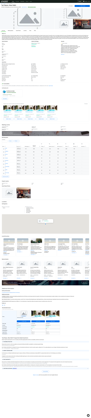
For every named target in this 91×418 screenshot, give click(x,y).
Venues (13, 1)
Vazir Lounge (7, 172)
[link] (8, 263)
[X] (2, 305)
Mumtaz (6, 154)
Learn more (51, 85)
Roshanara (6, 160)
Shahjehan (6, 151)
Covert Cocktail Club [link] (34, 267)
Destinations (22, 1)
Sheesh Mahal (7, 166)
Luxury (31, 1)
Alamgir (6, 169)
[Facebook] (4, 305)
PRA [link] (45, 267)
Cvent (1, 3)
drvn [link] (72, 267)
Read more (62, 54)
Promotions (17, 1)
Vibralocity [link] (60, 267)
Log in (89, 1)
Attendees (3, 139)
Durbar (6, 148)
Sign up (86, 1)
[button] (27, 18)
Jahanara (6, 163)
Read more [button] (5, 251)
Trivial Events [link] (19, 267)
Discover (27, 1)
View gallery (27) (87, 27)
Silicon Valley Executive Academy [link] (8, 267)
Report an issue (36, 374)
